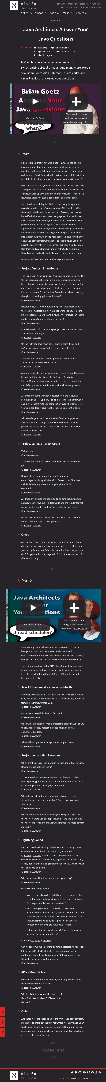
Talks (66, 13)
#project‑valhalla (65, 52)
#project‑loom (42, 52)
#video (24, 48)
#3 (39, 940)
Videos (39, 13)
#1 (32, 940)
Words (25, 13)
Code (53, 13)
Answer (37, 300)
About (80, 13)
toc (2, 1022)
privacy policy (82, 122)
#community (40, 48)
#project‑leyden (43, 55)
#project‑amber (59, 48)
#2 (36, 940)
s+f (2, 1032)
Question (26, 300)
